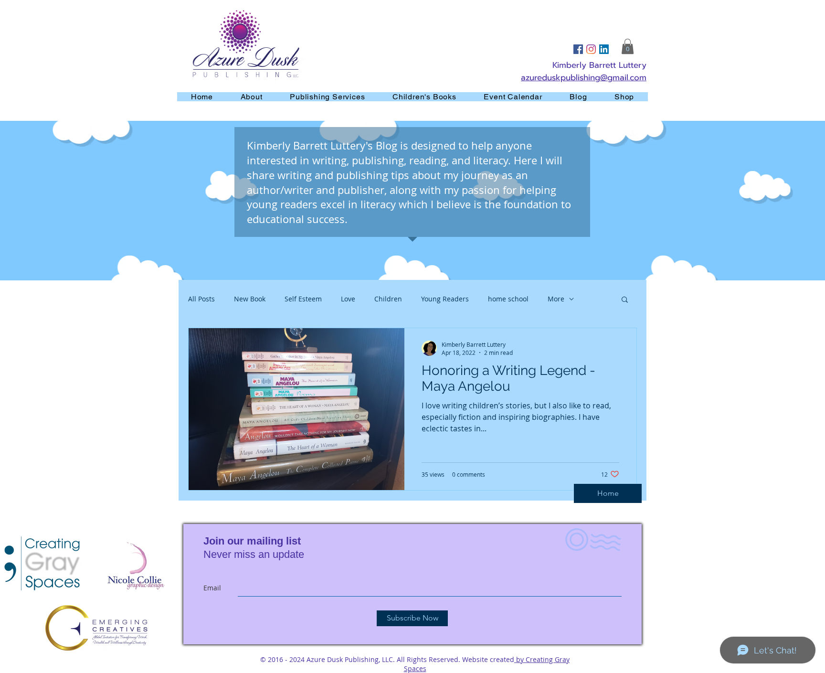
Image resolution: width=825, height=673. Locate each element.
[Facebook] (578, 49)
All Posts (201, 298)
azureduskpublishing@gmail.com (583, 77)
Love (348, 298)
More (556, 298)
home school (508, 298)
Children (388, 298)
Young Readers (445, 298)
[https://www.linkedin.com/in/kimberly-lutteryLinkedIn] (604, 49)
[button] (627, 46)
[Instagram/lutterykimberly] (591, 49)
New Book (249, 298)
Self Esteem (303, 298)
